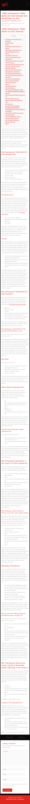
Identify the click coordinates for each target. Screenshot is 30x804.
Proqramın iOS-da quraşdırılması (12, 78)
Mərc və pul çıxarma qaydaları (12, 80)
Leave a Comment (5, 20)
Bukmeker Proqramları (10, 68)
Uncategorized (14, 20)
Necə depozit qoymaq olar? (11, 55)
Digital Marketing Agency (11, 799)
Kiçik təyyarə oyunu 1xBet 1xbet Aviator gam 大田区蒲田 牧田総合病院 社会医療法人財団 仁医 (15, 91)
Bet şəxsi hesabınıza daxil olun (12, 98)
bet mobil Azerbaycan (10, 87)
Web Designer (21, 799)
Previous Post (9, 737)
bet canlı (7, 53)
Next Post (22, 737)
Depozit (7, 123)
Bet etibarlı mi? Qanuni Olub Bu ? (12, 105)
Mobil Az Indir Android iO (10, 86)
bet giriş (7, 44)
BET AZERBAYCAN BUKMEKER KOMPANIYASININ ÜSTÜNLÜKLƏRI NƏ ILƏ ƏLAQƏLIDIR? (15, 109)
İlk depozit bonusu (9, 42)
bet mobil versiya (9, 104)
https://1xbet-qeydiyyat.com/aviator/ (17, 304)
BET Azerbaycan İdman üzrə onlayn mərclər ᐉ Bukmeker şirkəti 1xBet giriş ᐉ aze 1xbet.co (14, 75)
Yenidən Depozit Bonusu (10, 82)
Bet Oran (7, 84)
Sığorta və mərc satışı (10, 121)
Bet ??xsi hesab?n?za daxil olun (12, 120)
